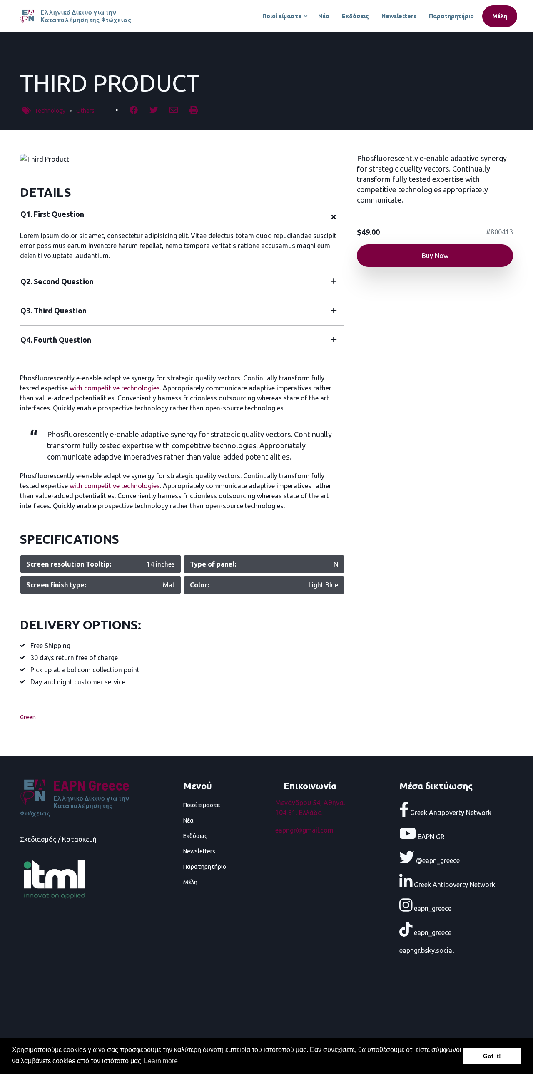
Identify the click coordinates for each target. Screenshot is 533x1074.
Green (28, 717)
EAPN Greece (91, 785)
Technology (50, 110)
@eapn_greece (437, 860)
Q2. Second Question (57, 281)
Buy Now (435, 255)
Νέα (323, 16)
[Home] (28, 15)
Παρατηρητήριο (451, 16)
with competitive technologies (115, 388)
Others (85, 110)
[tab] (182, 217)
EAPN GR (430, 836)
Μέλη (499, 16)
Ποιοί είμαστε (285, 20)
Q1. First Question (52, 214)
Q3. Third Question (53, 310)
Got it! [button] (492, 1056)
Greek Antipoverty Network (449, 812)
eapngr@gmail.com (304, 830)
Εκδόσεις (355, 16)
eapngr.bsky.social (426, 950)
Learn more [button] (161, 1060)
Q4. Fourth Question (55, 340)
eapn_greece (431, 908)
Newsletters (398, 16)
